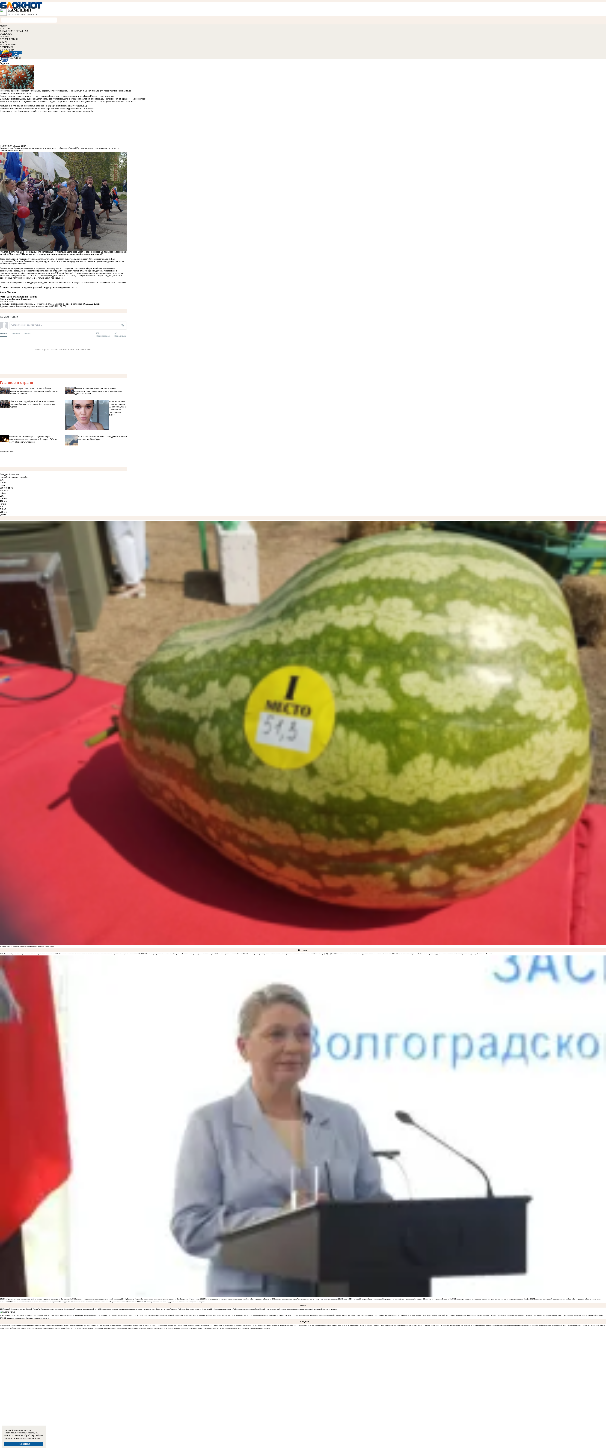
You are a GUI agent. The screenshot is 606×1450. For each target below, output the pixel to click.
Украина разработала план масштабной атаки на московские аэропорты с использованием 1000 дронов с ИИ (345, 1315)
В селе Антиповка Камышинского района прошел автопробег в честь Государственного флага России (185, 1315)
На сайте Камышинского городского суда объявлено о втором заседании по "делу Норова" (263, 1315)
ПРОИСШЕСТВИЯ (9, 39)
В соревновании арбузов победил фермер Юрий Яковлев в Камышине (27, 946)
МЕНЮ (3, 26)
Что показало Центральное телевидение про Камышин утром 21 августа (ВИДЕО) (119, 1325)
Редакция (4, 63)
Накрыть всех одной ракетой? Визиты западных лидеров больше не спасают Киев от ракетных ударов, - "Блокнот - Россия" (444, 954)
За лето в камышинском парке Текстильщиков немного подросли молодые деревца (306, 1299)
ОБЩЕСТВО (6, 34)
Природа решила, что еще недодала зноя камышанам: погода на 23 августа (175, 1302)
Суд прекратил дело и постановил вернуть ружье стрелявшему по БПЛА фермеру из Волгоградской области (228, 1328)
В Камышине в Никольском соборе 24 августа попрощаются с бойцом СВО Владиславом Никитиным (194, 1325)
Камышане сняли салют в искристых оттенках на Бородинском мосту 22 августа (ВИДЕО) (106, 1302)
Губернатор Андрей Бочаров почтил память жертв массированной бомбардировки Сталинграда (162, 1299)
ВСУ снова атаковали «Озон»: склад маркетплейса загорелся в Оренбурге (39, 1302)
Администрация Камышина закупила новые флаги (24, 306)
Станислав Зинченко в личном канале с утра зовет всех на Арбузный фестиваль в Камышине (428, 1315)
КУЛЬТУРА (5, 28)
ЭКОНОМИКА (6, 47)
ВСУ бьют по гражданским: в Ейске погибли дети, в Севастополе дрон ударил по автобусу (177, 954)
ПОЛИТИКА (5, 36)
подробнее (24, 477)
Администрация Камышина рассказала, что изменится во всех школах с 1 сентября (109, 1315)
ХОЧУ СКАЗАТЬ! (8, 44)
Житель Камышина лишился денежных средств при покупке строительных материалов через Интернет (43, 1325)
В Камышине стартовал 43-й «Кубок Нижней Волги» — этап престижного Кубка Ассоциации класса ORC (73, 1328)
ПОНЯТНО (24, 1444)
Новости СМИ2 (7, 451)
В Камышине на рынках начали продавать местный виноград (97, 1299)
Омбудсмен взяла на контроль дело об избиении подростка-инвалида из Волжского (36, 1299)
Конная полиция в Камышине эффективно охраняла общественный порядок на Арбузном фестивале (99, 954)
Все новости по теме (10, 93)
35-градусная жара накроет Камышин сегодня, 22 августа (26, 1318)
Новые (3, 333)
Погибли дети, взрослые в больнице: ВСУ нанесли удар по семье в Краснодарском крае (38, 1315)
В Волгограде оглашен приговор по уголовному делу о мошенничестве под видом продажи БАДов (491, 1299)
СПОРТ (3, 42)
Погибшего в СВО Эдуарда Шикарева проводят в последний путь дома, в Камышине (149, 1328)
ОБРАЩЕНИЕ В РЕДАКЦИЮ (14, 31)
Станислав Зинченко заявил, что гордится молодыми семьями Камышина (363, 954)
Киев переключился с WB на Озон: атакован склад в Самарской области (575, 1315)
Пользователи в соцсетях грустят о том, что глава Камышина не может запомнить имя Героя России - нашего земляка (57, 96)
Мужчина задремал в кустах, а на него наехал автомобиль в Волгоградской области (236, 1299)
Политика (4, 146)
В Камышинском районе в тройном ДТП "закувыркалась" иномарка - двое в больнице (41, 304)
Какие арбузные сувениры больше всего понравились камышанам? (30, 954)
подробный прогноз (9, 477)
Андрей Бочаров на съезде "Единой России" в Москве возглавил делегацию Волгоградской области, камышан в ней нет (50, 1309)
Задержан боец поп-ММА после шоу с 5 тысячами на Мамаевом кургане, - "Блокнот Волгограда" (506, 1315)
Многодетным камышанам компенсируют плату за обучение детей (500, 1325)
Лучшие (16, 333)
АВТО (16, 55)
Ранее (27, 333)
